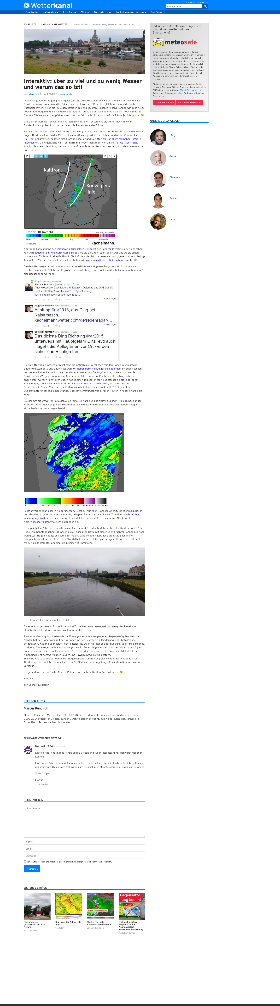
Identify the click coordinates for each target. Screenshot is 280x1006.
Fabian (173, 198)
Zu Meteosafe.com (164, 102)
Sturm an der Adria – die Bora (68, 923)
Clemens (175, 177)
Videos (85, 12)
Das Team (157, 12)
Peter (173, 156)
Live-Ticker (69, 12)
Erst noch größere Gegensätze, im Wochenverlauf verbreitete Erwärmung (131, 926)
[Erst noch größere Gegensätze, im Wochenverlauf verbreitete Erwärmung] (132, 906)
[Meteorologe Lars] (158, 221)
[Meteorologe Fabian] (158, 200)
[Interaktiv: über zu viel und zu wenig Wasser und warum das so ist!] (84, 51)
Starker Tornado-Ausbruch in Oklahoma (99, 923)
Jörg (172, 135)
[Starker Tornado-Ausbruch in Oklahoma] (100, 906)
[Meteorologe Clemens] (158, 179)
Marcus (33, 94)
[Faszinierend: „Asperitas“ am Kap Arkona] (37, 906)
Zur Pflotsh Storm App (189, 102)
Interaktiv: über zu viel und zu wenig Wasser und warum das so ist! (83, 83)
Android (156, 93)
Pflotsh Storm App (188, 90)
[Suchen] (205, 6)
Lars (172, 219)
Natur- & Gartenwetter (54, 24)
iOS (166, 93)
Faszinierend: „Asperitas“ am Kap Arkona (34, 924)
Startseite (32, 12)
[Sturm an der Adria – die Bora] (68, 906)
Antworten (43, 784)
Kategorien (50, 12)
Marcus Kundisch (36, 708)
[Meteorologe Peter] (158, 158)
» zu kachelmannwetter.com (197, 2)
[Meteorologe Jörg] (158, 137)
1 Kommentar (65, 94)
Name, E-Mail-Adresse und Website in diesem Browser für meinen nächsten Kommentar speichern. (69, 862)
